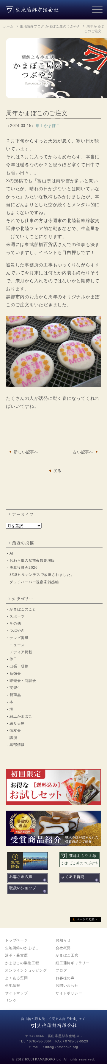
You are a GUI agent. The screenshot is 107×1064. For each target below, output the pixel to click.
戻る (57, 470)
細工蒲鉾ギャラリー (73, 963)
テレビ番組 (19, 638)
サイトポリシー (69, 993)
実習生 (15, 688)
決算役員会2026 (24, 568)
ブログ (61, 970)
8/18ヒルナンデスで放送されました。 (42, 575)
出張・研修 (19, 666)
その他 (15, 623)
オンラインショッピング (26, 970)
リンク (10, 1000)
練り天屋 (17, 723)
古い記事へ (83, 452)
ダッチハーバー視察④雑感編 (34, 582)
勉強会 (15, 674)
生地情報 (12, 985)
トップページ (16, 940)
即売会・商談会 (23, 681)
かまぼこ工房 (67, 955)
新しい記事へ (26, 452)
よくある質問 (16, 978)
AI (11, 553)
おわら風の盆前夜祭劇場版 (32, 560)
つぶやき (17, 630)
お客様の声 (65, 978)
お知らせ (63, 940)
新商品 (15, 695)
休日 (13, 659)
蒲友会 (15, 731)
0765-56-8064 (40, 1041)
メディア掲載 (21, 652)
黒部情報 (17, 745)
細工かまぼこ (21, 716)
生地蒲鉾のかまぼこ (22, 948)
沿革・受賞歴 (16, 955)
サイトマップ (16, 993)
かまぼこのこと (23, 609)
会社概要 (63, 948)
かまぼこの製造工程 (22, 963)
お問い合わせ (67, 985)
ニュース (17, 645)
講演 (13, 738)
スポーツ (17, 616)
